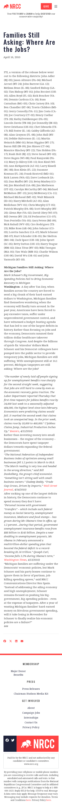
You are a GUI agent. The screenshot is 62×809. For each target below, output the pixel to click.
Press (31, 681)
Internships (31, 717)
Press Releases (31, 688)
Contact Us (31, 722)
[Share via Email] (22, 641)
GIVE (46, 6)
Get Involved (31, 701)
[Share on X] (10, 641)
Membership (31, 664)
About (31, 707)
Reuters (14, 431)
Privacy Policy (31, 727)
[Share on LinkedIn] (16, 641)
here (28, 800)
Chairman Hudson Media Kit (31, 693)
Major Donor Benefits (18, 672)
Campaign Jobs (31, 712)
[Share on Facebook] (4, 641)
